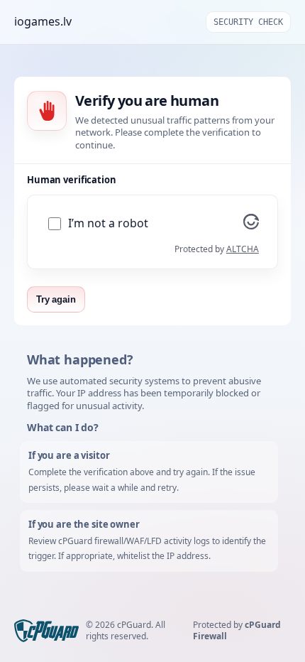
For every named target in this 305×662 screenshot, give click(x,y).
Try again (56, 299)
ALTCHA (242, 249)
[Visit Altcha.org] (251, 225)
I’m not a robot (108, 223)
